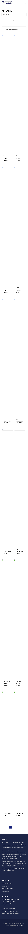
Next (17, 827)
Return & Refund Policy (7, 889)
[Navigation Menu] (25, 3)
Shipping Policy (5, 891)
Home (3, 20)
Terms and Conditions (7, 884)
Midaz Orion (20, 925)
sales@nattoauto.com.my (12, 913)
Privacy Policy (5, 886)
